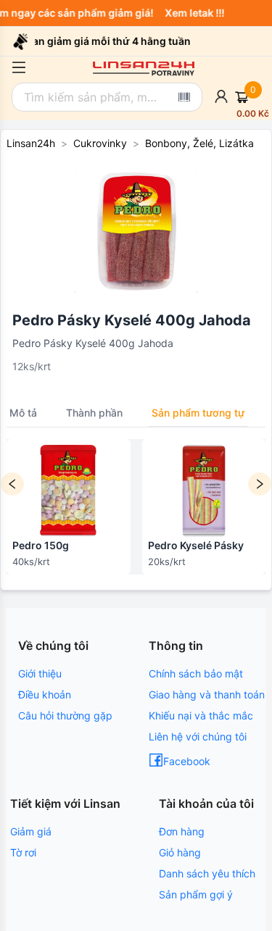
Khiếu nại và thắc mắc (201, 715)
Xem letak (191, 13)
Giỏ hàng (180, 852)
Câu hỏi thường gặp (65, 715)
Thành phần (94, 412)
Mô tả (23, 412)
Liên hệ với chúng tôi (198, 736)
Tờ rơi (23, 852)
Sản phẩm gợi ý (196, 894)
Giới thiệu (40, 673)
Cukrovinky (100, 143)
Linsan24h (31, 143)
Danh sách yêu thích (207, 873)
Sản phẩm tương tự (198, 412)
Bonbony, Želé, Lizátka (199, 143)
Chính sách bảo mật (196, 673)
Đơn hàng (182, 831)
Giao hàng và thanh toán (207, 694)
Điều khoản (44, 694)
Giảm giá (30, 831)
